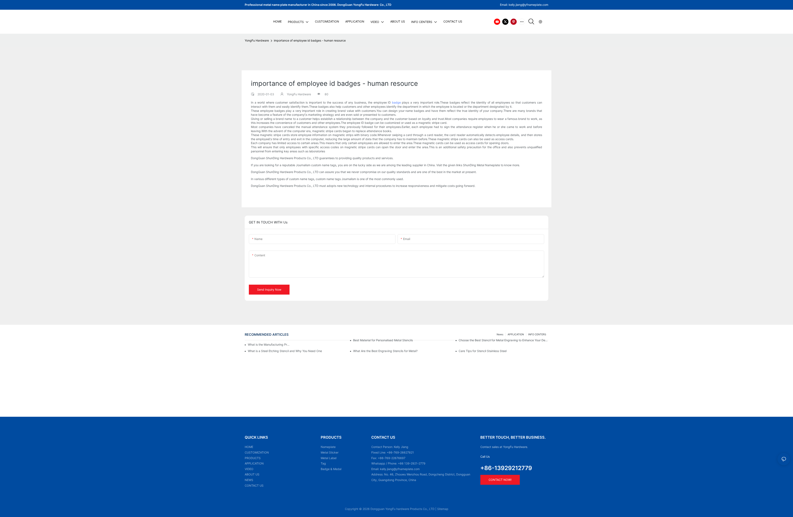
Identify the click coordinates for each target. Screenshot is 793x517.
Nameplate (328, 447)
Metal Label (328, 458)
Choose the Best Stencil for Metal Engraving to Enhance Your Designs (503, 340)
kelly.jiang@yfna (520, 4)
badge (396, 102)
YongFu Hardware (257, 40)
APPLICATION (254, 463)
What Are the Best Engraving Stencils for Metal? (385, 351)
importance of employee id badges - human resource (310, 40)
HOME (249, 447)
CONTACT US (254, 485)
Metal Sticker (329, 452)
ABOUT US (252, 474)
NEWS (249, 480)
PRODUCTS (253, 458)
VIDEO (249, 469)
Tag (323, 463)
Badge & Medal (331, 469)
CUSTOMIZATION (257, 452)
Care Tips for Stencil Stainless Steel (483, 351)
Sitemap (442, 509)
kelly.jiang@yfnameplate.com (400, 469)
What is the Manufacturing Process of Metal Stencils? (269, 344)
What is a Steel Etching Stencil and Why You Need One (285, 351)
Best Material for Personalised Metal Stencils (383, 340)
